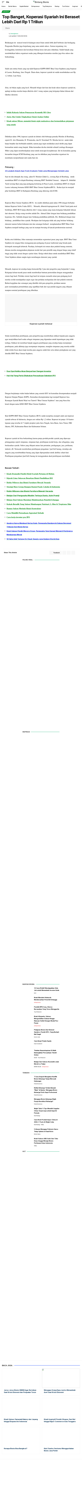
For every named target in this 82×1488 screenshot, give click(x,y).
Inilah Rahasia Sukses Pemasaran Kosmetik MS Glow (29, 112)
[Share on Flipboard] (17, 28)
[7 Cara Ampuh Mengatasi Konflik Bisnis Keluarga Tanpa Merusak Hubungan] (27, 1079)
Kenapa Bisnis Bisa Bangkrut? (15, 1448)
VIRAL (42, 1124)
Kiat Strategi (37, 1115)
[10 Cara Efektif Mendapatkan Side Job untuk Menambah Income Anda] (27, 990)
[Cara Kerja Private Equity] (27, 1043)
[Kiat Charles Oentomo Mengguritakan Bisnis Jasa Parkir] (61, 1436)
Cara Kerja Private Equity (42, 1041)
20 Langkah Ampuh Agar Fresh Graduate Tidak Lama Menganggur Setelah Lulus (37, 171)
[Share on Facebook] (11, 28)
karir (35, 993)
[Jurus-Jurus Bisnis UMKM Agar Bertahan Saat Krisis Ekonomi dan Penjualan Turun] (21, 1378)
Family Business (38, 1083)
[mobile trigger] (3, 2)
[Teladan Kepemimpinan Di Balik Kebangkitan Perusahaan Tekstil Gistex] (27, 1053)
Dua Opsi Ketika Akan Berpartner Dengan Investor (29, 371)
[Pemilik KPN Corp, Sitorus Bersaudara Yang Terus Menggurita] (27, 1009)
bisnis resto (37, 1037)
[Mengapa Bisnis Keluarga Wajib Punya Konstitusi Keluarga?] (27, 1101)
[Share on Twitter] (14, 28)
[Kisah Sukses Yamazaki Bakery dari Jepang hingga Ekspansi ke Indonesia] (21, 1407)
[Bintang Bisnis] (41, 2)
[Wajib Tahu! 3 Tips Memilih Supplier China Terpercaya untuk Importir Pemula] (27, 1111)
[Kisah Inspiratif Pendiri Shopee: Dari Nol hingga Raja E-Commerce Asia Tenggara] (61, 1407)
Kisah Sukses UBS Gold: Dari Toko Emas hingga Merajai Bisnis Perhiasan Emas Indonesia (46, 1141)
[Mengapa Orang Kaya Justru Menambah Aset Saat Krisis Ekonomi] (61, 1378)
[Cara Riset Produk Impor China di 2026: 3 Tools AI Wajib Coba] (27, 1122)
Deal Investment (38, 1043)
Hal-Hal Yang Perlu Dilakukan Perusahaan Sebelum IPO (31, 375)
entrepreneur (37, 1002)
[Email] (21, 28)
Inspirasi (6, 11)
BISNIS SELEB (37, 1066)
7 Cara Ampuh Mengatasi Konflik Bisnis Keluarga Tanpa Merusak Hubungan (45, 1079)
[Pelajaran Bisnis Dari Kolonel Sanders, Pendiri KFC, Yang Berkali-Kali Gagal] (27, 1032)
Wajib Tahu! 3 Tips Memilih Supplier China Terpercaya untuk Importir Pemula (46, 1111)
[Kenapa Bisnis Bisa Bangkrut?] (21, 1436)
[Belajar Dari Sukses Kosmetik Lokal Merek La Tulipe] (27, 1064)
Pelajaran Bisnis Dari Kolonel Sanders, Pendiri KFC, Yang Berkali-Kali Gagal (46, 1032)
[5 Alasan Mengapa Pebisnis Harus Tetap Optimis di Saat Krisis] (27, 1132)
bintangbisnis (14, 33)
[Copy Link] (24, 28)
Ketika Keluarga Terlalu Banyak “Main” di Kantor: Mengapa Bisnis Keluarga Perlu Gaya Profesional (45, 1090)
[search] (78, 2)
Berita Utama (37, 1134)
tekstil (35, 1057)
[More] (27, 28)
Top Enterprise (38, 1012)
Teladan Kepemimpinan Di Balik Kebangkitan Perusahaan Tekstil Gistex (45, 1053)
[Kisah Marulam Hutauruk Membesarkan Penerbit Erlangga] (27, 1000)
